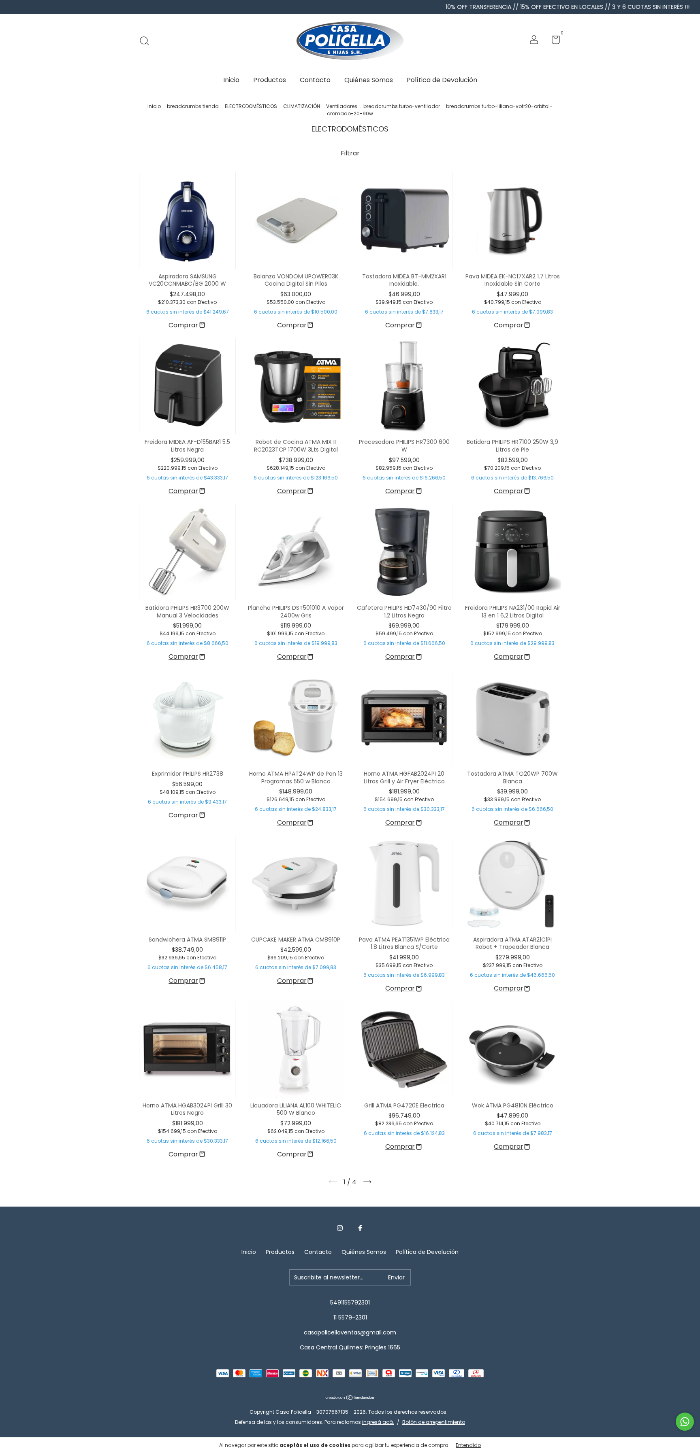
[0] (553, 41)
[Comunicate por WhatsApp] (685, 1422)
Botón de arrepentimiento (433, 1422)
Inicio (231, 80)
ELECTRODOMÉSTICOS (251, 106)
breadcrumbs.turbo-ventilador (401, 106)
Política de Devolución (442, 80)
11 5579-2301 (350, 1317)
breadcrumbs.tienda (193, 106)
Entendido (468, 1445)
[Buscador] (147, 41)
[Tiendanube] (350, 1398)
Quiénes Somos (368, 80)
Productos (269, 80)
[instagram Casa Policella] (340, 1228)
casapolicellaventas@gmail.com (350, 1332)
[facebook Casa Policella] (360, 1228)
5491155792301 (350, 1302)
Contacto (315, 80)
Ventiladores (341, 106)
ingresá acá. (378, 1422)
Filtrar (350, 153)
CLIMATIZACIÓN (301, 106)
